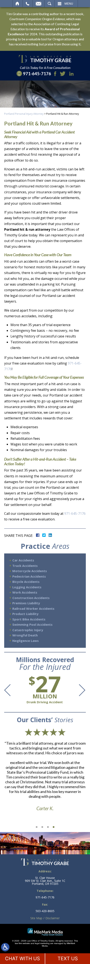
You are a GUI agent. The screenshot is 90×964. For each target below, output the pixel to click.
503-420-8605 (45, 911)
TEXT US (68, 958)
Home (17, 3)
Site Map (36, 918)
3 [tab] (48, 827)
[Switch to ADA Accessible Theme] (5, 947)
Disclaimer (52, 918)
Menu (68, 3)
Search (49, 3)
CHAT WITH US (22, 958)
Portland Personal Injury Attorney (24, 114)
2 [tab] (42, 827)
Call (27, 3)
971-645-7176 (75, 513)
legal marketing (42, 943)
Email (38, 3)
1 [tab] (36, 827)
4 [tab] (53, 827)
